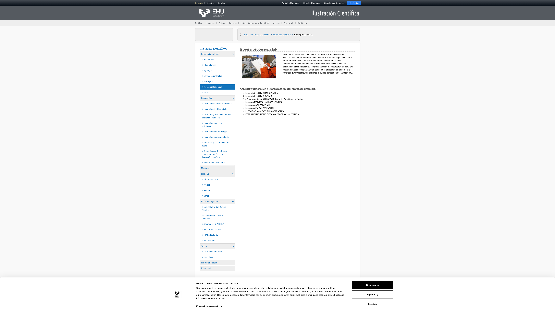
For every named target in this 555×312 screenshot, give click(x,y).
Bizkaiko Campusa (311, 2)
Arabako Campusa (290, 2)
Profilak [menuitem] (198, 23)
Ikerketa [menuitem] (233, 23)
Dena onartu (372, 285)
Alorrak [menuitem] (276, 23)
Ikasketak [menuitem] (210, 23)
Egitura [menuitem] (222, 23)
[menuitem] (199, 3)
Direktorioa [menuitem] (302, 23)
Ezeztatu (372, 304)
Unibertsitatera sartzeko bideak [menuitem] (255, 23)
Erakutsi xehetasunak (207, 306)
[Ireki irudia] (259, 66)
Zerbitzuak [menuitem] (288, 23)
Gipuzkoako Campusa (334, 2)
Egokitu (371, 294)
